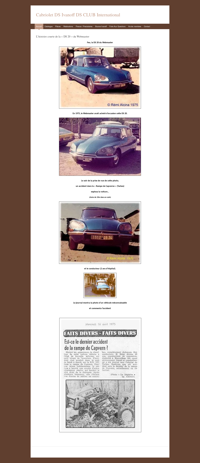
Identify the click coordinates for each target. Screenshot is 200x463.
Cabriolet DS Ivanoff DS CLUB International (78, 14)
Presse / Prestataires (84, 26)
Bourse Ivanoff (101, 26)
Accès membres (134, 26)
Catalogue (49, 26)
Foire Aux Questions (117, 26)
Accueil (39, 26)
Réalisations (68, 26)
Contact (147, 26)
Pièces (58, 26)
